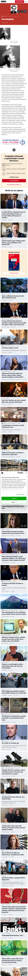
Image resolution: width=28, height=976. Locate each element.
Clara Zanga (4, 300)
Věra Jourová (4, 510)
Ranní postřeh (6, 741)
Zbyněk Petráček (5, 22)
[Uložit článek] (18, 11)
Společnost (4, 294)
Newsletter (5, 345)
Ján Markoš (4, 722)
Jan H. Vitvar (4, 914)
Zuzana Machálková (6, 327)
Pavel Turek (4, 404)
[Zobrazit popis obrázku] (22, 11)
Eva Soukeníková (5, 379)
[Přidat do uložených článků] (25, 206)
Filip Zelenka (4, 431)
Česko (3, 662)
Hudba (3, 398)
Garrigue (9, 581)
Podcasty (5, 319)
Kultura (3, 904)
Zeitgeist (9, 635)
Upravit (13, 502)
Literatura (4, 933)
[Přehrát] (22, 206)
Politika (3, 450)
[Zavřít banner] (26, 472)
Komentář (5, 16)
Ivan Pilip (3, 749)
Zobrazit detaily (20, 494)
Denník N (8, 722)
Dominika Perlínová (5, 591)
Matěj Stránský (5, 885)
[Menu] (26, 1)
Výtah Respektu (10, 319)
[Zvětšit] (14, 9)
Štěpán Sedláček (5, 643)
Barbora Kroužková (5, 832)
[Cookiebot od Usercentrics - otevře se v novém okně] (17, 473)
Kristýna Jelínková (5, 456)
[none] (25, 11)
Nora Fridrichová (5, 857)
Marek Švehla (4, 246)
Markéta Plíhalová (17, 379)
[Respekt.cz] (3, 1)
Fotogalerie (4, 875)
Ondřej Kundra (12, 456)
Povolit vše (14, 498)
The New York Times (11, 535)
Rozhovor (4, 689)
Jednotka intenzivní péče (13, 610)
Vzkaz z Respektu (11, 345)
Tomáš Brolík (4, 220)
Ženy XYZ (9, 371)
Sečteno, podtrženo (12, 423)
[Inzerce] (14, 142)
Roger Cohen (4, 535)
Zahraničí (3, 210)
